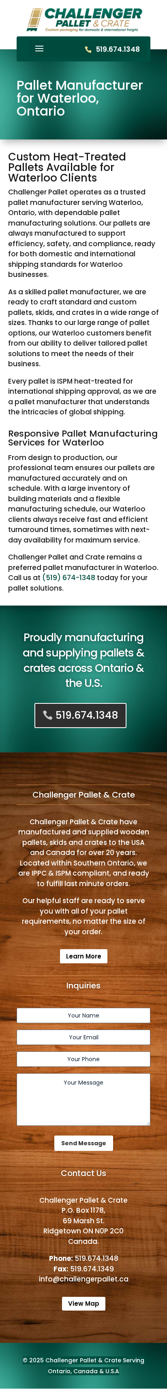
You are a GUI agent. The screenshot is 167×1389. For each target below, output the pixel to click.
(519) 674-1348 (68, 578)
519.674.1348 (118, 49)
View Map (83, 1303)
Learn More (83, 956)
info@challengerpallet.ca (83, 1279)
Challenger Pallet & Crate (83, 1360)
